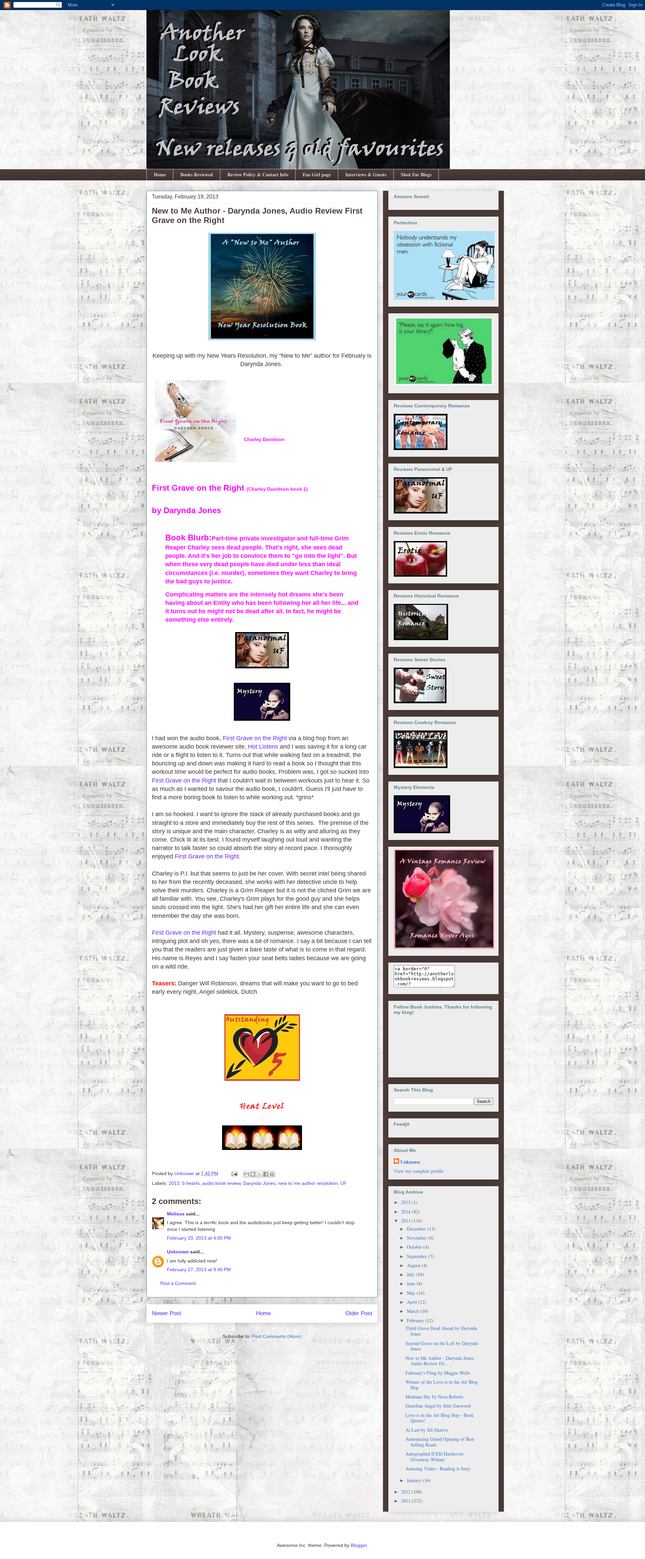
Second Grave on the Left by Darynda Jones (441, 1346)
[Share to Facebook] (265, 1174)
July (411, 1274)
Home (160, 174)
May (412, 1293)
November (417, 1238)
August (414, 1265)
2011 (406, 1501)
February (416, 1320)
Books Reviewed (196, 174)
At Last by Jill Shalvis (426, 1430)
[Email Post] (234, 1173)
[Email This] (246, 1174)
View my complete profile (418, 1171)
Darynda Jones (259, 1183)
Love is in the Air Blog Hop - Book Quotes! (439, 1418)
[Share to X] (259, 1174)
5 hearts (191, 1183)
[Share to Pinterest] (272, 1174)
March (413, 1311)
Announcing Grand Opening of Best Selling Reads (439, 1442)
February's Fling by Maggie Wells (437, 1373)
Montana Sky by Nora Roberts (434, 1396)
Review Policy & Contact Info (257, 174)
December (417, 1229)
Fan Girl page (317, 174)
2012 (406, 1491)
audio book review (221, 1183)
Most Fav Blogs (416, 174)
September (417, 1256)
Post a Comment (178, 1283)
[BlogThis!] (253, 1174)
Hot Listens (263, 746)
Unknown (178, 1251)
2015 (406, 1202)
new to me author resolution (308, 1183)
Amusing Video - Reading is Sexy (437, 1468)
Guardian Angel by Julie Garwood (438, 1405)
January (415, 1480)
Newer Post (166, 1313)
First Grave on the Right (255, 738)
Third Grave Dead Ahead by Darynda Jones (441, 1331)
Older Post (358, 1313)
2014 (406, 1211)
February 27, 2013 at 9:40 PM (199, 1269)
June (412, 1283)
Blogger (359, 1545)
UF (343, 1183)
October (415, 1247)
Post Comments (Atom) (277, 1336)
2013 (174, 1183)
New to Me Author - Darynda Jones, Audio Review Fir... (440, 1361)
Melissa (175, 1213)
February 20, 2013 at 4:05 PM (199, 1238)
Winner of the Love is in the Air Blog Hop (441, 1385)
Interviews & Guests (365, 174)
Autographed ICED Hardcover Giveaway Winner (434, 1457)
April (412, 1302)
